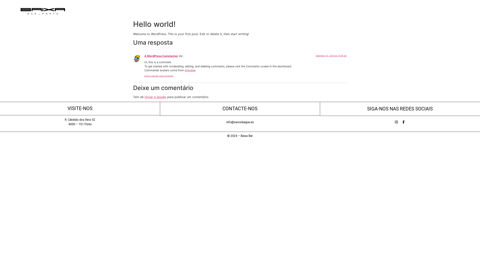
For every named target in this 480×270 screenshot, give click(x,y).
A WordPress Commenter (161, 56)
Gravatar (190, 70)
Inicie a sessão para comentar (158, 76)
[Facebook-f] (403, 122)
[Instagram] (396, 122)
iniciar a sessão (155, 97)
